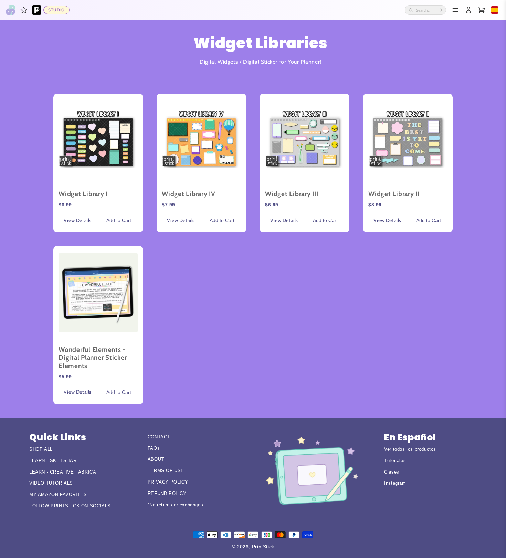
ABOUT (156, 459)
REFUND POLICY (167, 493)
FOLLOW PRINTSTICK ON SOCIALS (70, 505)
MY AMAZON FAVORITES (58, 494)
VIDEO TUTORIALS (51, 483)
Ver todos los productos (410, 449)
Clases (391, 472)
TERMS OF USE (166, 470)
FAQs (154, 448)
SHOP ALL (41, 449)
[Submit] (440, 10)
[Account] (468, 10)
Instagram (395, 483)
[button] (24, 10)
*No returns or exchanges (175, 504)
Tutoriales (395, 460)
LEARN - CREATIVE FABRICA (62, 472)
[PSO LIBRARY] (36, 10)
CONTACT (159, 436)
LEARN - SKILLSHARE (54, 460)
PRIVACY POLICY (168, 482)
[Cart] (481, 10)
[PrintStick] (11, 10)
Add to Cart (118, 220)
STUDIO (56, 9)
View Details (78, 220)
